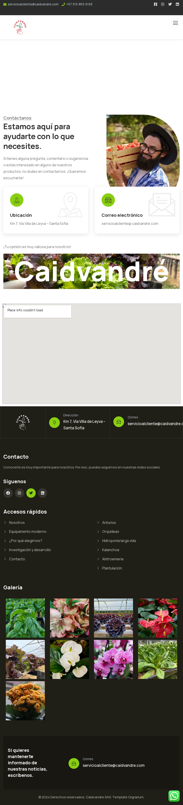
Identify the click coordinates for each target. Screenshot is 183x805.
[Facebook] (8, 493)
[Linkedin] (42, 493)
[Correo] (118, 421)
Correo (133, 417)
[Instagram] (19, 493)
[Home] (23, 422)
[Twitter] (31, 493)
